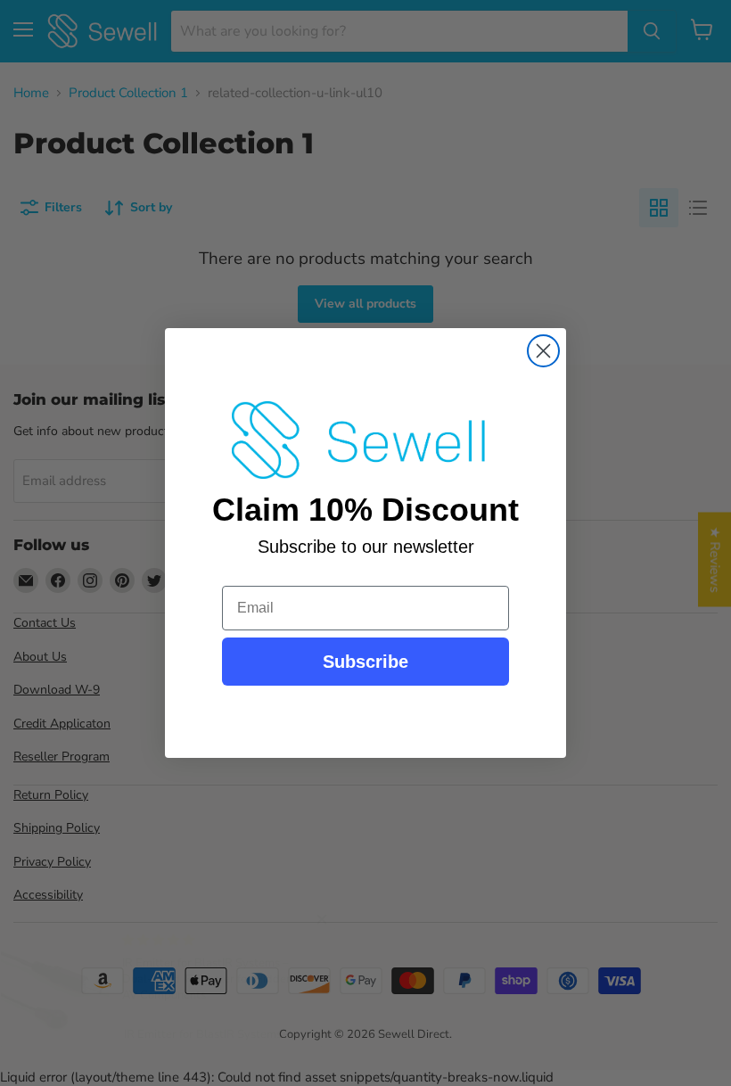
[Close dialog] (543, 350)
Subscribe (365, 661)
